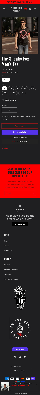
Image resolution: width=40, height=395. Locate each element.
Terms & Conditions (11, 279)
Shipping (4, 72)
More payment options (20, 137)
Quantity (4, 106)
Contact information (21, 393)
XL (25, 88)
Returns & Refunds (11, 269)
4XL (13, 93)
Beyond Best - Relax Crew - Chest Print (21, 385)
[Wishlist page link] (25, 9)
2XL (32, 88)
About (6, 246)
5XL (22, 93)
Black (6, 80)
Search (6, 241)
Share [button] (6, 149)
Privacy (7, 265)
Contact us (8, 251)
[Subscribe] (33, 193)
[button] (4, 9)
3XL (5, 93)
